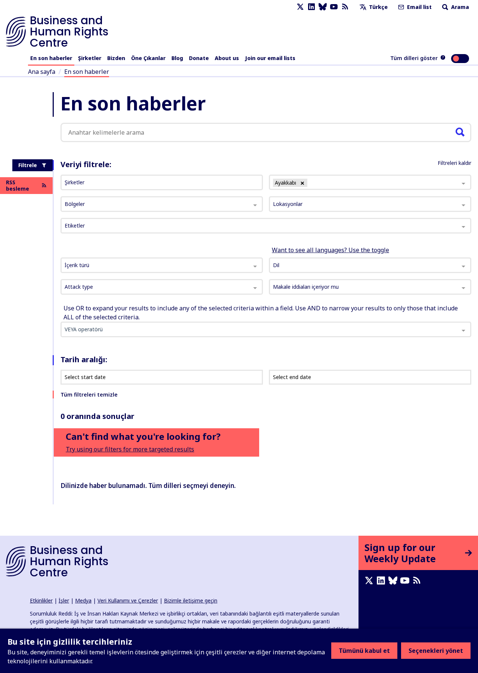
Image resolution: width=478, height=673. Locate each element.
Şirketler (89, 58)
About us (227, 58)
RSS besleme (17, 185)
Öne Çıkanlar (148, 58)
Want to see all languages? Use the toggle (330, 250)
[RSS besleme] (345, 7)
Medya (83, 600)
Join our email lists (270, 58)
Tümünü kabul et (364, 651)
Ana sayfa (41, 72)
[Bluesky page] (322, 7)
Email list (419, 6)
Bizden (116, 58)
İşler (64, 600)
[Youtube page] (333, 7)
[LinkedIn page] (311, 7)
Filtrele (27, 165)
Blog (177, 58)
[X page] (300, 7)
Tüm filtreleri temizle (89, 394)
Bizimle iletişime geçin (190, 600)
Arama (459, 6)
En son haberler (51, 58)
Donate (199, 58)
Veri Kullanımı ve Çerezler (127, 600)
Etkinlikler (41, 600)
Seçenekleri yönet (436, 651)
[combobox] (161, 265)
